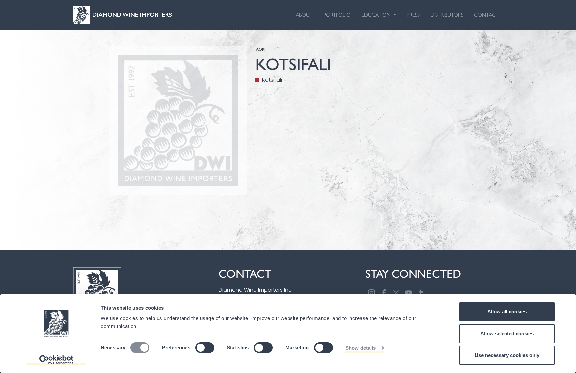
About (304, 15)
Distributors (446, 15)
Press (413, 15)
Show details (360, 348)
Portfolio (337, 15)
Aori (260, 49)
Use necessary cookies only (507, 355)
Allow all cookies (507, 311)
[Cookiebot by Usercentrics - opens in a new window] (56, 360)
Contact (486, 15)
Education (376, 15)
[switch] (204, 347)
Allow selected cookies (507, 333)
